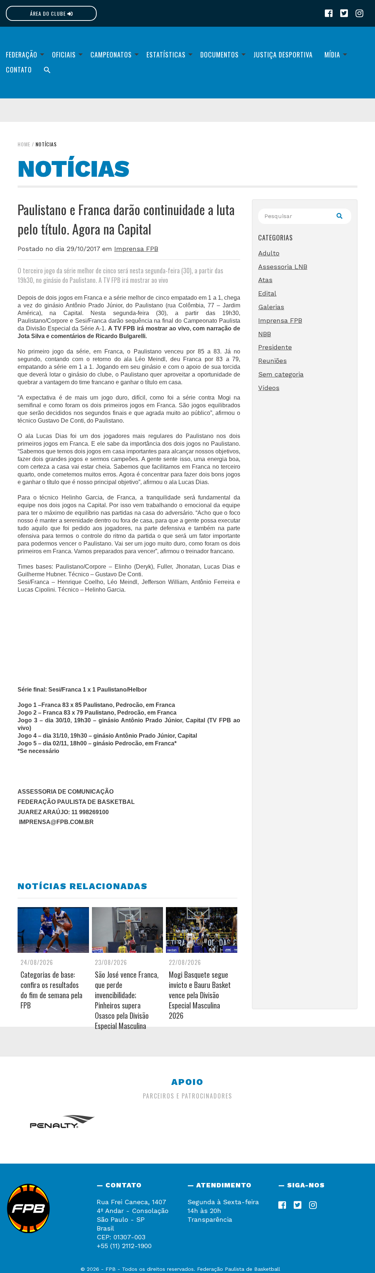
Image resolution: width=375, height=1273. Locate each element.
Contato (19, 69)
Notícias (46, 144)
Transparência (210, 1219)
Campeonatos (111, 54)
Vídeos (268, 388)
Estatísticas (166, 54)
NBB (264, 334)
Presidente (275, 347)
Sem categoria (281, 374)
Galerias (271, 307)
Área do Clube (48, 13)
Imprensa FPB (136, 248)
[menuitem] (23, 54)
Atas (265, 280)
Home (24, 144)
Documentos (219, 54)
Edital (267, 293)
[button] (47, 70)
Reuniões (272, 360)
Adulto (268, 253)
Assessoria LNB (282, 266)
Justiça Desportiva (283, 54)
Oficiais (64, 54)
